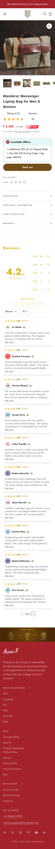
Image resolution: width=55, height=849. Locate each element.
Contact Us (8, 800)
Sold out (27, 167)
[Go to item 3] (27, 83)
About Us (7, 742)
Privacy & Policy (10, 763)
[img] (13, 119)
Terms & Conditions (12, 768)
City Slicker (8, 699)
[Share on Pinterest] (20, 182)
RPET (5, 693)
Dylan (5, 721)
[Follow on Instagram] (20, 832)
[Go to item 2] (17, 83)
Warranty (7, 757)
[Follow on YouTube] (36, 832)
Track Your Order (11, 789)
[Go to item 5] (46, 83)
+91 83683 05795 (12, 816)
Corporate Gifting (11, 736)
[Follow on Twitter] (12, 832)
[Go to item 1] (7, 83)
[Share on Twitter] (16, 182)
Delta (5, 710)
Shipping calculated (22, 131)
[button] (41, 256)
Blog (5, 774)
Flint (5, 704)
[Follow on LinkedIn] (44, 832)
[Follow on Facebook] (4, 832)
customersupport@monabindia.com (21, 822)
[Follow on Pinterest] (28, 832)
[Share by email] (24, 182)
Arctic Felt (7, 716)
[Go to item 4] (36, 83)
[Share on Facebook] (11, 182)
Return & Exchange (11, 795)
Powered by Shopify (36, 841)
